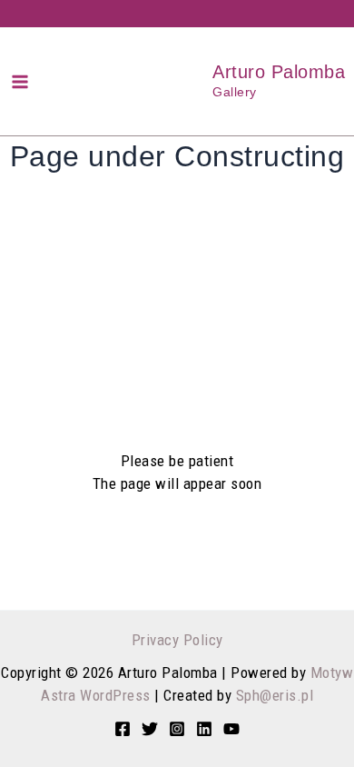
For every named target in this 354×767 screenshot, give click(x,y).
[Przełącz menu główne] (20, 82)
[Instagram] (177, 729)
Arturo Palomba (278, 72)
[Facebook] (122, 729)
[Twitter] (150, 729)
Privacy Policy (177, 640)
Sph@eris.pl (275, 695)
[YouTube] (231, 729)
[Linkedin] (204, 729)
